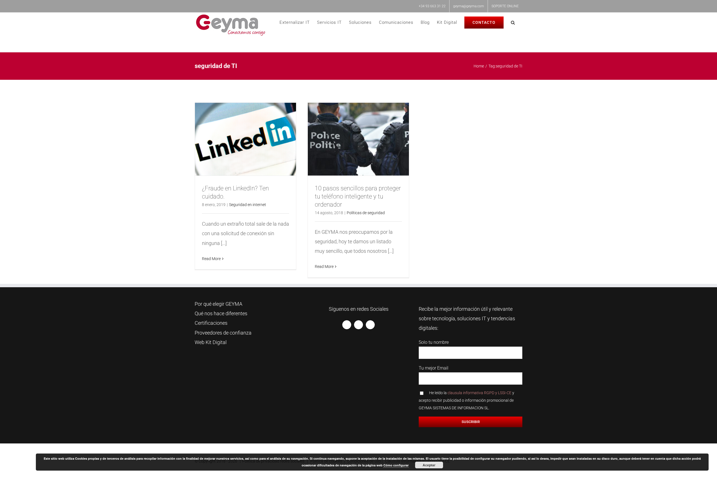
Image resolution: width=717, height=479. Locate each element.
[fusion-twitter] (358, 324)
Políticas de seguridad (366, 213)
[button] (513, 22)
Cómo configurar (396, 465)
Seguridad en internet (247, 204)
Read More (211, 258)
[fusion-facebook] (346, 324)
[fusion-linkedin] (370, 324)
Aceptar (429, 465)
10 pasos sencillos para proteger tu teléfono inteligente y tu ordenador (358, 196)
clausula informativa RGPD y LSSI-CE (479, 393)
